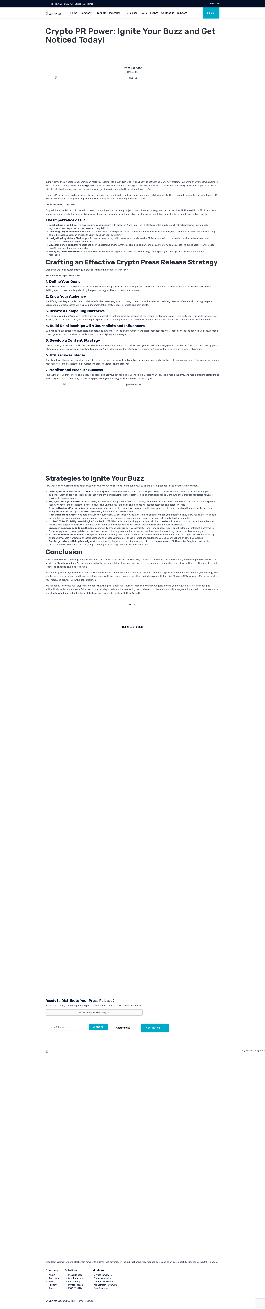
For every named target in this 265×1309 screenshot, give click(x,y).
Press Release (132, 68)
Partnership (74, 1281)
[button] (211, 13)
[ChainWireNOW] (53, 13)
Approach (54, 1278)
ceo (134, 604)
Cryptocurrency (76, 1278)
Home (73, 12)
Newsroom (214, 4)
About (52, 1275)
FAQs (144, 12)
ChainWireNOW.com (56, 1301)
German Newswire (103, 1281)
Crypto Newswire (103, 1275)
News (52, 1281)
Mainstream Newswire (105, 1285)
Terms (52, 1288)
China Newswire (102, 1278)
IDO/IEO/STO (75, 1288)
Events (154, 12)
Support (182, 12)
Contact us (167, 12)
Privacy (53, 1285)
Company (86, 12)
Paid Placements (102, 1288)
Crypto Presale (75, 1285)
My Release (130, 12)
